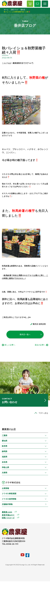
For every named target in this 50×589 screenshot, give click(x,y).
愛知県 (4, 441)
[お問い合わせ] (37, 4)
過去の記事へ (40, 345)
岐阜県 (4, 446)
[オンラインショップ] (30, 4)
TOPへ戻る (43, 413)
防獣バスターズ (8, 518)
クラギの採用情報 (9, 499)
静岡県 (4, 451)
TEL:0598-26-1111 (10, 544)
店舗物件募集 (7, 504)
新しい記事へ (9, 345)
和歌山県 (5, 467)
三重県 (4, 435)
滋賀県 (4, 456)
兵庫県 (4, 472)
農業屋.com (7, 512)
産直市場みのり (8, 515)
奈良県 (4, 462)
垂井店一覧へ (25, 334)
